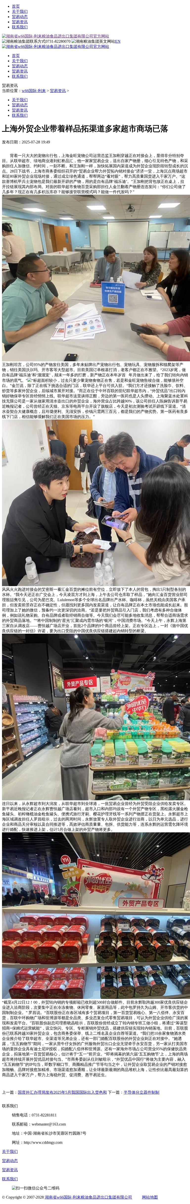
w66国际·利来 (34, 91)
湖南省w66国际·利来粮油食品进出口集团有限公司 (88, 1197)
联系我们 (20, 27)
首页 (16, 6)
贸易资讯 (20, 22)
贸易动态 (20, 17)
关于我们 (20, 11)
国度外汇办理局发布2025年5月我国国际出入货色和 (62, 1092)
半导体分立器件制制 (141, 1092)
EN (117, 41)
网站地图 (150, 1197)
